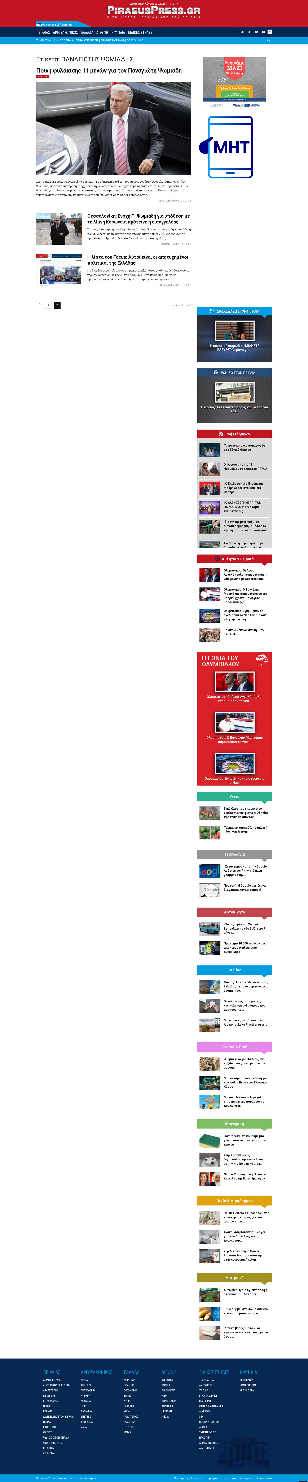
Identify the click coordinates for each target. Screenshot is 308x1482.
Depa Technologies (84, 1478)
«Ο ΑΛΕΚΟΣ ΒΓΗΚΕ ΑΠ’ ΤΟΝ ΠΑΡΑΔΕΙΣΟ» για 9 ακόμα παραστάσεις (242, 507)
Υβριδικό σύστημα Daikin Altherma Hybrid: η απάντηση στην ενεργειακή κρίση (244, 1255)
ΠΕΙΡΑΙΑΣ (43, 32)
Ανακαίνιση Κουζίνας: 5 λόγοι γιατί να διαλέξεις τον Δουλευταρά (244, 1236)
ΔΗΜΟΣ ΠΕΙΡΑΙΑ (63, 40)
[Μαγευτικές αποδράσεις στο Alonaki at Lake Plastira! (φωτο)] (209, 1025)
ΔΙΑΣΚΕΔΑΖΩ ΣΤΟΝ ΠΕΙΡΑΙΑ (237, 311)
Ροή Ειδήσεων (237, 434)
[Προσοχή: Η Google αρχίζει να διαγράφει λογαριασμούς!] (209, 890)
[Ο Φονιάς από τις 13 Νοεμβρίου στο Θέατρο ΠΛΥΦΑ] (209, 469)
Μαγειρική (234, 1124)
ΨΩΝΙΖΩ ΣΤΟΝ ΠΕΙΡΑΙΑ (237, 373)
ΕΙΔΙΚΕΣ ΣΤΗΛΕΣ (140, 32)
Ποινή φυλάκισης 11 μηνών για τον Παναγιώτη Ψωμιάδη (109, 70)
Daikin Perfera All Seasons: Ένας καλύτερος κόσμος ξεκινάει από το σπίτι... (246, 1217)
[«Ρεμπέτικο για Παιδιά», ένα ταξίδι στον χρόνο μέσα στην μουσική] (209, 1064)
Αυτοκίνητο (234, 912)
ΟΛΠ (141, 40)
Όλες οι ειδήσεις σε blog (54, 25)
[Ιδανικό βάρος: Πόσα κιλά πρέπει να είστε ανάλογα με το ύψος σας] (209, 1333)
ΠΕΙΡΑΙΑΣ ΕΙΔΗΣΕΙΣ (86, 40)
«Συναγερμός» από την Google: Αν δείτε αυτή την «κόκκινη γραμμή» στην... (246, 871)
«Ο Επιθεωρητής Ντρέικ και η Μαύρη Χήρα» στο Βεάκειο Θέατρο (244, 488)
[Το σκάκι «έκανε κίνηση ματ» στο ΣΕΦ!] (209, 635)
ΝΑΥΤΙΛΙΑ (118, 32)
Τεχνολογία (234, 854)
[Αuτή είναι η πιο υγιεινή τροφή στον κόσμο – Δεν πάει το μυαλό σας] (209, 1295)
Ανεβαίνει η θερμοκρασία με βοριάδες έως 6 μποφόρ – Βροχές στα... (244, 547)
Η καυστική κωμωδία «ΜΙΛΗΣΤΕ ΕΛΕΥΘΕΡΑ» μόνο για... (234, 348)
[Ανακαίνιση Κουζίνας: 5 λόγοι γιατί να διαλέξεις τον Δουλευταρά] (209, 1237)
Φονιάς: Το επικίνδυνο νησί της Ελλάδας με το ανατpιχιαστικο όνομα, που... (246, 986)
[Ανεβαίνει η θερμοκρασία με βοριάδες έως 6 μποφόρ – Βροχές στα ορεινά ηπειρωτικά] (209, 548)
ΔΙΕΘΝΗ (102, 32)
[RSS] (249, 33)
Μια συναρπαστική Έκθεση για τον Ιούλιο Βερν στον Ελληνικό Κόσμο (245, 1082)
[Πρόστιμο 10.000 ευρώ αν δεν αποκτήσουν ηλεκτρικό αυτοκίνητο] (209, 948)
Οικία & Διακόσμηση (234, 1201)
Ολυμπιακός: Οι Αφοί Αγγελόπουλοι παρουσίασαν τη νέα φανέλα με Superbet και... (246, 575)
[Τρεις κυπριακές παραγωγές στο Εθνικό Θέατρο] (209, 450)
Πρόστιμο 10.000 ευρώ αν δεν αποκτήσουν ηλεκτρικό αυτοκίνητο (244, 947)
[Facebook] (235, 33)
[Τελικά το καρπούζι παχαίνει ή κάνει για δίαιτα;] (209, 832)
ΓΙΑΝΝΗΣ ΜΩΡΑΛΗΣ (112, 40)
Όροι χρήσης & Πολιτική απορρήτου (196, 1478)
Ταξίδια (235, 970)
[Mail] (242, 33)
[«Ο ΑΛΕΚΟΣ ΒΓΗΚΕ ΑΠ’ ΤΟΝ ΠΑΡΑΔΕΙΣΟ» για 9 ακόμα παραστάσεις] (209, 507)
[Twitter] (256, 33)
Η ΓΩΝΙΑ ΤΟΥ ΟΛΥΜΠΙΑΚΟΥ (220, 661)
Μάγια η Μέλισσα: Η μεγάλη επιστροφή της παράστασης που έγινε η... (244, 1101)
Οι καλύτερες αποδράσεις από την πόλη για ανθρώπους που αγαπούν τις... (246, 1005)
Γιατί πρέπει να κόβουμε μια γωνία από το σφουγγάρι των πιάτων (245, 1140)
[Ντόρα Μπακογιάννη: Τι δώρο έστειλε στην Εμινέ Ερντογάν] (209, 1179)
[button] (269, 44)
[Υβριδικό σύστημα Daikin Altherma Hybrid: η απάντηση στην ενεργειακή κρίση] (209, 1256)
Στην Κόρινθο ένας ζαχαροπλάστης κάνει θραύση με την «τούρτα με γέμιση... (245, 1159)
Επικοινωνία (264, 1478)
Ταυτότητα (229, 1478)
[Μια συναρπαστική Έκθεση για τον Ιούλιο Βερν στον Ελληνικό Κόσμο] (209, 1083)
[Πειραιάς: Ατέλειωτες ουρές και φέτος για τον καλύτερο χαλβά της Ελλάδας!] (234, 392)
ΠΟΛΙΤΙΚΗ (42, 76)
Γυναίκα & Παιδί (234, 1047)
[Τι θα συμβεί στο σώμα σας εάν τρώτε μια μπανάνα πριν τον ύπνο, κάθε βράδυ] (209, 1314)
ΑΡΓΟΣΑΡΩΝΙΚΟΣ (65, 32)
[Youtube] (263, 33)
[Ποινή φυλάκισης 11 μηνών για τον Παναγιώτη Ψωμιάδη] (113, 128)
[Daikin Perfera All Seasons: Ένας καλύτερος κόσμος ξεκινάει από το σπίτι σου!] (209, 1218)
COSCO (131, 40)
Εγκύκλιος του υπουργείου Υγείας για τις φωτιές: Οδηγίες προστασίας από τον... (246, 813)
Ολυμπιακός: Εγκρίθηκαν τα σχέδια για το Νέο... (234, 781)
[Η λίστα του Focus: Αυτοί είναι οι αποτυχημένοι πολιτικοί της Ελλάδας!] (59, 270)
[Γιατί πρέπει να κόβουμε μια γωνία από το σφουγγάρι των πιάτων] (209, 1141)
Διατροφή (234, 1278)
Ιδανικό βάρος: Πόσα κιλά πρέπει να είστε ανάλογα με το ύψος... (246, 1332)
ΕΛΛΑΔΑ (87, 32)
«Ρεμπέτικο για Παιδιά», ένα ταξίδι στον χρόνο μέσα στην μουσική (244, 1063)
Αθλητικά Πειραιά (238, 559)
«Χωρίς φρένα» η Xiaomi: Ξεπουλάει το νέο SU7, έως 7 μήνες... (244, 928)
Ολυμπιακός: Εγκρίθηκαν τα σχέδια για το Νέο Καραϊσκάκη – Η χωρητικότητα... (245, 615)
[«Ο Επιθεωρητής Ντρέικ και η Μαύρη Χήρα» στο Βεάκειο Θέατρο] (209, 488)
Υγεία (234, 796)
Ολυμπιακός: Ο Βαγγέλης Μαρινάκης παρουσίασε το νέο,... (234, 740)
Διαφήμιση (246, 1478)
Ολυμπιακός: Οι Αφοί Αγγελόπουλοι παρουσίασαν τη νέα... (235, 699)
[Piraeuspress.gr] (154, 11)
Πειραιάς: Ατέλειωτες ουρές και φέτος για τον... (234, 409)
